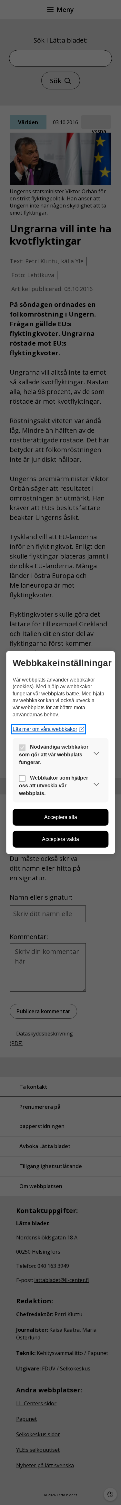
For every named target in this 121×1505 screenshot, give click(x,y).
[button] (96, 755)
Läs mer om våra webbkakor (45, 729)
